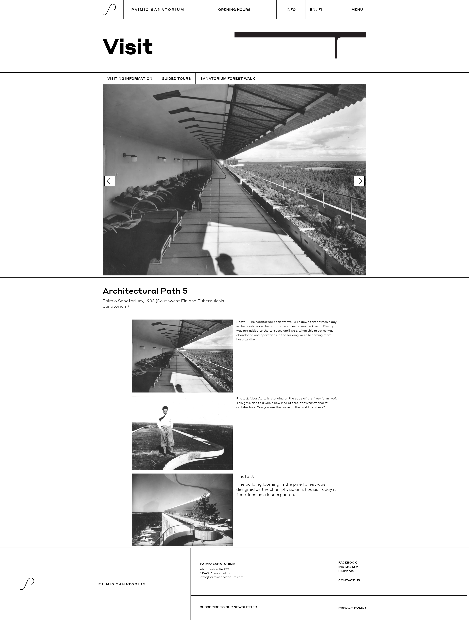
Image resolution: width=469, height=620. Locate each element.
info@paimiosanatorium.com (221, 577)
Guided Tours (176, 78)
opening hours (234, 9)
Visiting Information (129, 78)
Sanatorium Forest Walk (227, 78)
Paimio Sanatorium (122, 584)
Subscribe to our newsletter (228, 607)
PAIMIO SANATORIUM (157, 9)
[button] (109, 181)
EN (312, 9)
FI (320, 9)
